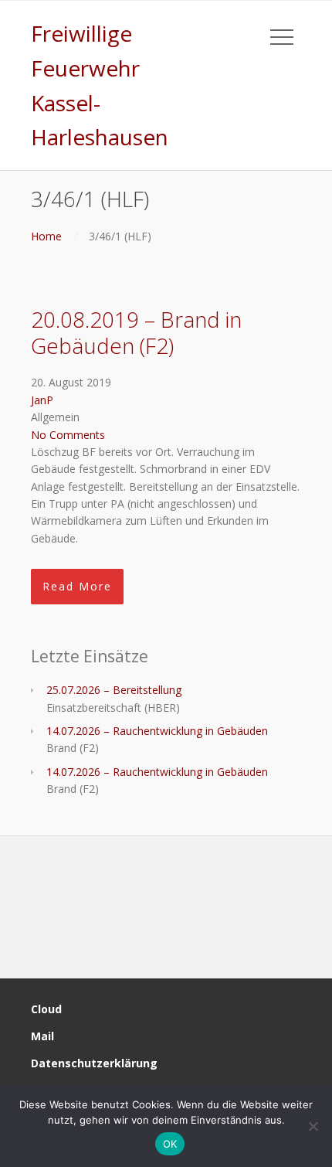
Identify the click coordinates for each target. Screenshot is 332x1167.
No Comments (68, 434)
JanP (42, 400)
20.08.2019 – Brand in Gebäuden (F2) (136, 332)
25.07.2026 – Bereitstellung (113, 689)
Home (46, 236)
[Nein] (312, 1126)
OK (170, 1144)
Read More (77, 586)
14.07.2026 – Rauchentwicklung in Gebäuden (157, 730)
